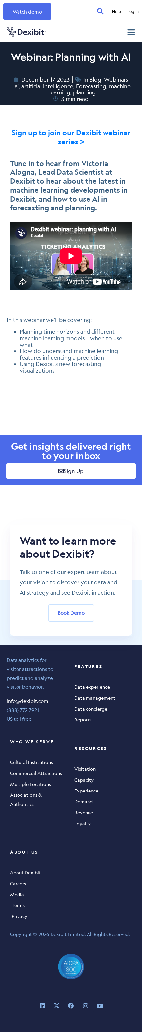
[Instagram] (85, 1006)
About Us (24, 852)
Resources (90, 748)
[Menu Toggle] (131, 32)
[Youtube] (99, 1006)
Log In (133, 11)
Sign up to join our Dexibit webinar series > (71, 137)
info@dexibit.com (27, 701)
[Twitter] (57, 1006)
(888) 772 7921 (23, 710)
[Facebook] (71, 1006)
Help (116, 11)
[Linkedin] (42, 1006)
